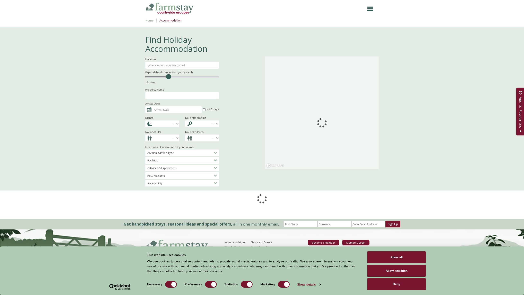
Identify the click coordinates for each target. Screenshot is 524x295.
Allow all (396, 257)
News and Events (261, 242)
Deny (396, 284)
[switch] (211, 284)
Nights (149, 117)
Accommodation (235, 242)
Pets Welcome (156, 175)
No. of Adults (153, 132)
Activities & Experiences (162, 168)
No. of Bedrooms (195, 117)
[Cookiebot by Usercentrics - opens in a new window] (120, 287)
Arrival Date (152, 103)
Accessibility (154, 183)
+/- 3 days (213, 109)
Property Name (154, 89)
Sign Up (393, 224)
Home (149, 20)
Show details (306, 284)
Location (150, 59)
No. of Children (194, 132)
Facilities (152, 160)
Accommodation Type (160, 153)
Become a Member (323, 242)
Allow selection (397, 270)
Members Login (355, 242)
